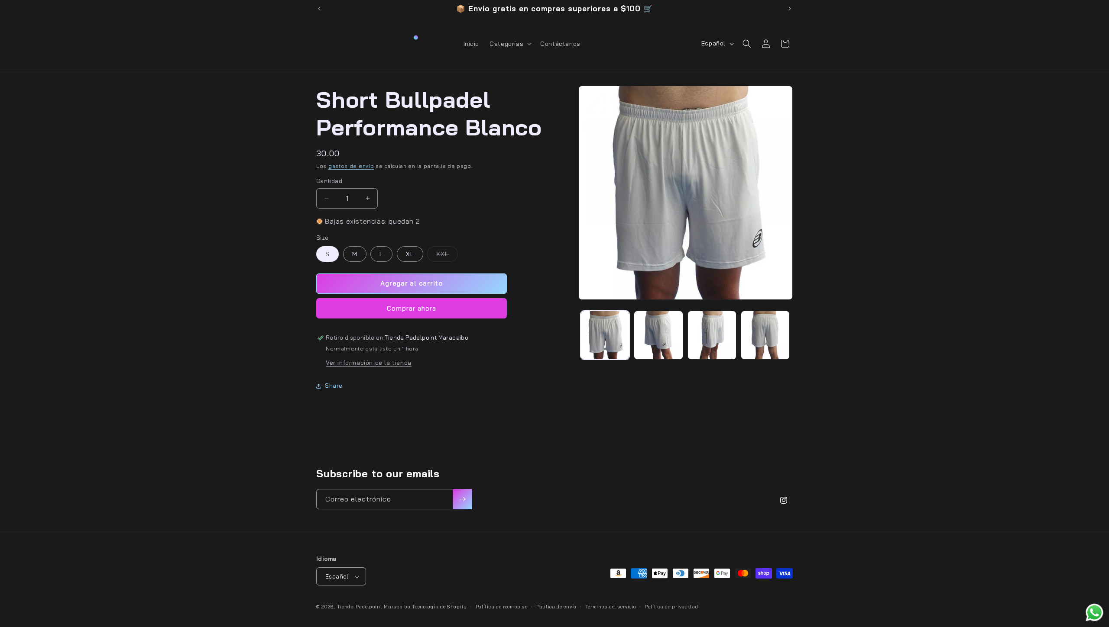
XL (410, 254)
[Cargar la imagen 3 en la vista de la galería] (711, 335)
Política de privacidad (671, 607)
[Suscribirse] (462, 499)
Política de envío (556, 607)
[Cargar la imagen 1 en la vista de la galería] (604, 335)
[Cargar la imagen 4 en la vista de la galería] (765, 335)
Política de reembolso (502, 607)
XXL (447, 256)
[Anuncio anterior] (319, 8)
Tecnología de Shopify (439, 607)
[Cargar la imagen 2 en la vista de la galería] (658, 335)
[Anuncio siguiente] (789, 8)
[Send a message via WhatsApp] (1094, 612)
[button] (509, 44)
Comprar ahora (411, 308)
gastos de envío (351, 166)
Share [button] (334, 385)
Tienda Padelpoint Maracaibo (374, 607)
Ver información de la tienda (369, 363)
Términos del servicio (610, 607)
